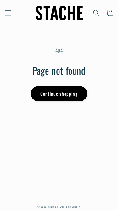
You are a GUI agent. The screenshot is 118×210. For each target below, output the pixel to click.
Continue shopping (59, 93)
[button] (8, 13)
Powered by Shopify (69, 206)
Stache (52, 206)
